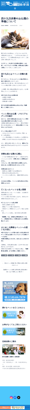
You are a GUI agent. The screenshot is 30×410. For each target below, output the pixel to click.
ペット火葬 (11, 255)
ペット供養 (4, 255)
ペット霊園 (24, 255)
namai (6, 25)
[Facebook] (15, 397)
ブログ (20, 25)
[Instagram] (11, 397)
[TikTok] (18, 397)
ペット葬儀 (17, 255)
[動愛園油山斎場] (15, 3)
